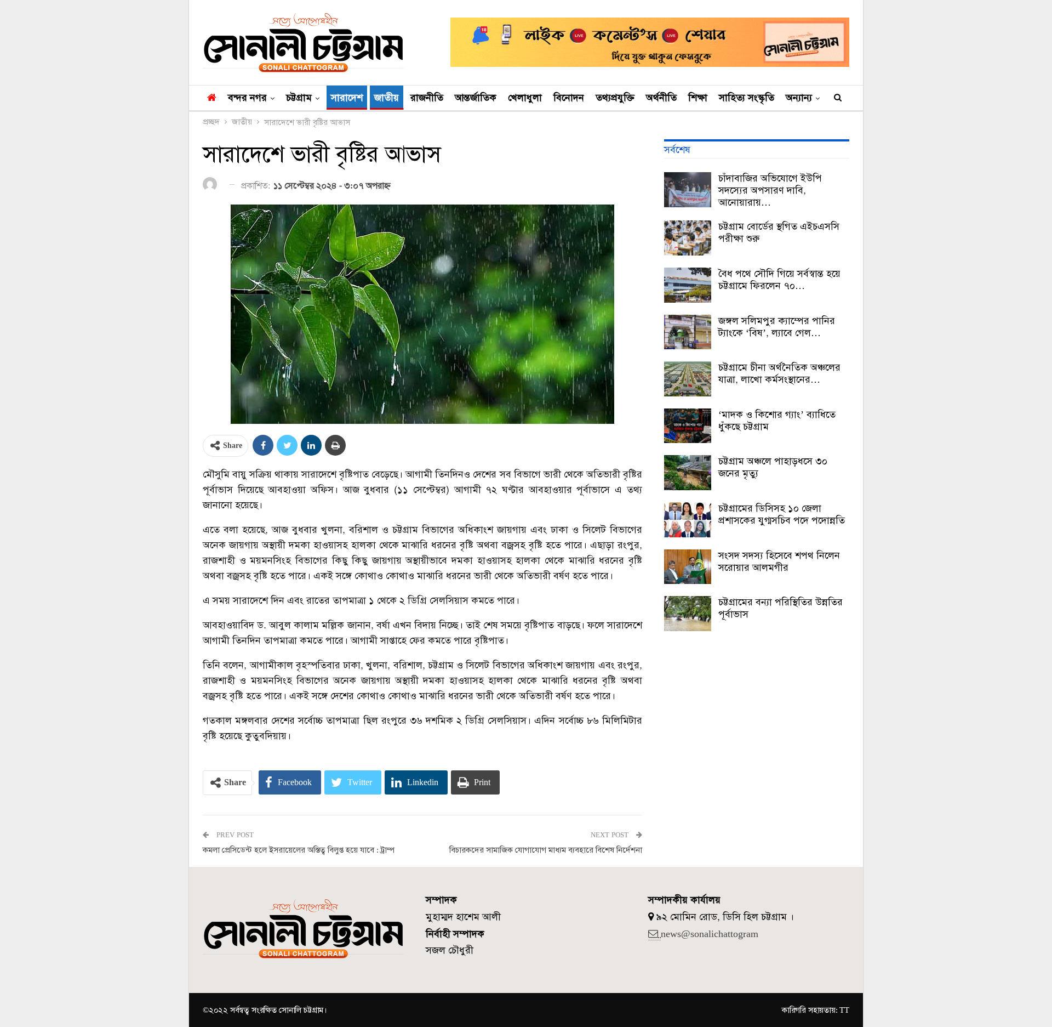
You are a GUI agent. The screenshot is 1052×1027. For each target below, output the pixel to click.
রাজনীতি (426, 98)
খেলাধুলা (525, 98)
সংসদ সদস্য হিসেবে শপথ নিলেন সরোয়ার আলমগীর (779, 561)
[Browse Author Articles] (212, 185)
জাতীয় (386, 98)
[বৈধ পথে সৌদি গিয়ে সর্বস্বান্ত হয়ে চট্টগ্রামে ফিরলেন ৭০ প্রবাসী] (687, 285)
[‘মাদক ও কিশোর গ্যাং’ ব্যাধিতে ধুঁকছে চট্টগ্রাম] (687, 426)
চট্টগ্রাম (299, 98)
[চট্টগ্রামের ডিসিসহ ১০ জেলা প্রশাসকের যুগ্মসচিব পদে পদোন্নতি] (687, 519)
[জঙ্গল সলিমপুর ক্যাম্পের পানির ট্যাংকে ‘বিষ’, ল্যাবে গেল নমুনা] (687, 332)
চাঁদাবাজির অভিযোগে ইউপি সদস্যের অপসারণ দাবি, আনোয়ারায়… (770, 190)
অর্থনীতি (661, 98)
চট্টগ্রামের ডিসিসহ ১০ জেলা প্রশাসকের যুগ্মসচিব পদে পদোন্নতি (781, 514)
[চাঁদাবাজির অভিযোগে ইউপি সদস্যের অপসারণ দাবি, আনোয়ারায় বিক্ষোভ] (687, 189)
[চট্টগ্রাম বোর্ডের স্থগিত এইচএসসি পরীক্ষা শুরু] (687, 238)
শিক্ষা (697, 98)
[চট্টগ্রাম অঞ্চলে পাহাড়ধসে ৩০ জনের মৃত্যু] (687, 472)
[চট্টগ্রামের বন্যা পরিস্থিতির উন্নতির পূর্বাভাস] (687, 613)
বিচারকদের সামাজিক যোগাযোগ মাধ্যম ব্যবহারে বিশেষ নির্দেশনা (545, 850)
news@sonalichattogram (709, 934)
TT (844, 1010)
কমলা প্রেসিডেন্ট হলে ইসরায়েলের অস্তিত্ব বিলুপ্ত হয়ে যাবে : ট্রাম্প (299, 850)
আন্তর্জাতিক (475, 98)
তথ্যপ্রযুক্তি (615, 98)
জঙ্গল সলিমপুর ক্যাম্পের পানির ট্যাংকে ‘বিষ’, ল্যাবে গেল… (776, 327)
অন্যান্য (799, 98)
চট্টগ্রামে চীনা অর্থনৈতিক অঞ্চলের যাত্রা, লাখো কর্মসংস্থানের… (779, 373)
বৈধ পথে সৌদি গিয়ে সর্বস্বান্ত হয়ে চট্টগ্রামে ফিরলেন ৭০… (779, 280)
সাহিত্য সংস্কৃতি (746, 98)
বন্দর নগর (247, 98)
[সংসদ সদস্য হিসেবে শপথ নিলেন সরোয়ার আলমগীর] (687, 567)
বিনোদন (568, 98)
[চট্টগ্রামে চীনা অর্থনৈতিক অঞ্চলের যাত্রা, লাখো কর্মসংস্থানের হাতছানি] (687, 378)
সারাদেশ (347, 98)
